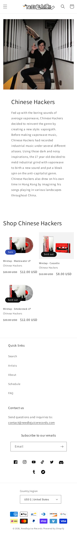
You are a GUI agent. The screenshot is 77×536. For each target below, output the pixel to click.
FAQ (10, 393)
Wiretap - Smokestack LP (17, 308)
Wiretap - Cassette (49, 263)
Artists (12, 365)
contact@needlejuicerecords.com (31, 422)
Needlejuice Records (32, 528)
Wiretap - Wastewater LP (17, 260)
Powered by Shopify (53, 528)
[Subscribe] (62, 446)
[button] (5, 6)
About (12, 375)
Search (12, 356)
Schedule (14, 384)
